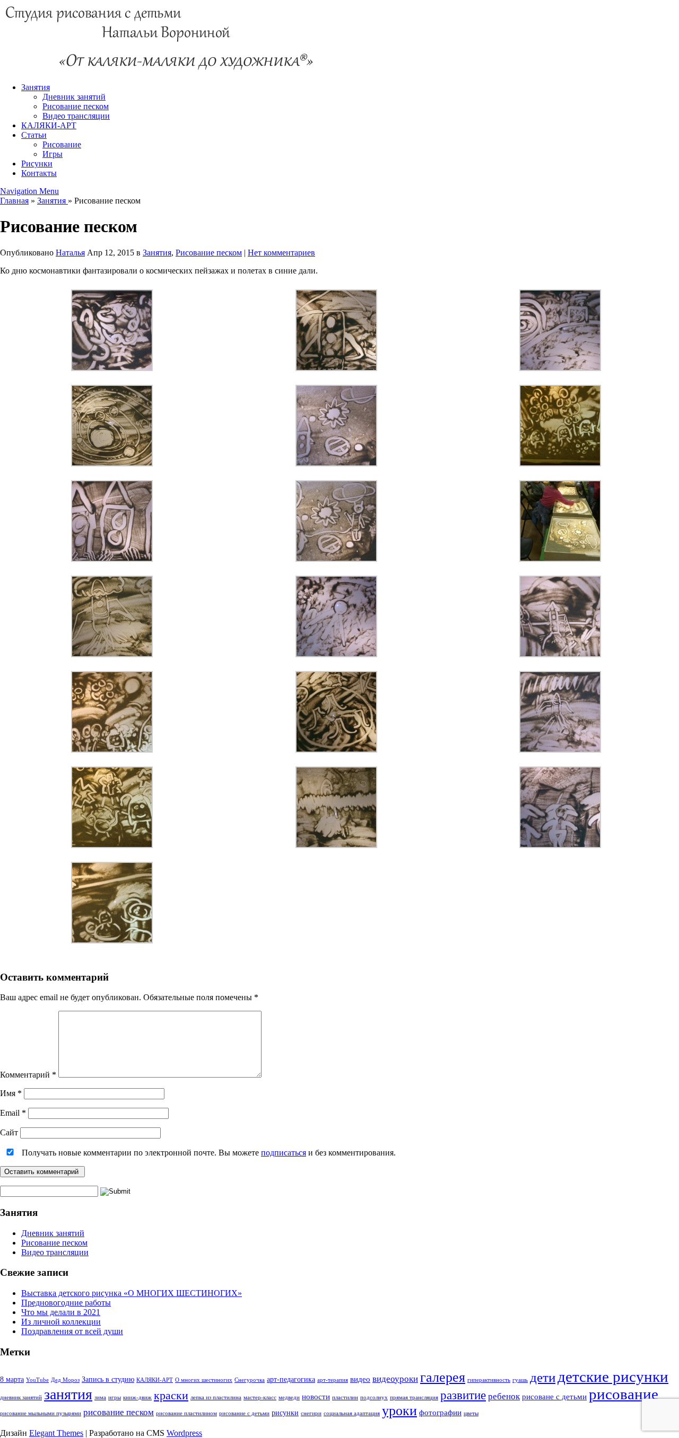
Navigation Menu (29, 191)
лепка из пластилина (215, 1397)
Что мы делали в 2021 (60, 1312)
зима (100, 1397)
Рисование (61, 144)
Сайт (9, 1132)
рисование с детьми (244, 1413)
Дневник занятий (74, 96)
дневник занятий (21, 1397)
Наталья (70, 252)
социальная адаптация (352, 1413)
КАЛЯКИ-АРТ (48, 125)
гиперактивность (488, 1380)
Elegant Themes (56, 1432)
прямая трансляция (414, 1397)
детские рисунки (613, 1376)
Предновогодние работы (66, 1302)
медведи (289, 1397)
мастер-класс (259, 1397)
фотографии (440, 1412)
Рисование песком (75, 106)
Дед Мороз (65, 1380)
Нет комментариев (281, 252)
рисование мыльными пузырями (40, 1413)
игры (114, 1397)
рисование (623, 1394)
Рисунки (37, 163)
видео (360, 1378)
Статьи (34, 134)
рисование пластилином (186, 1413)
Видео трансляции (76, 115)
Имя (11, 1093)
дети (542, 1377)
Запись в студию (108, 1379)
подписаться (283, 1152)
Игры (52, 153)
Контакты (39, 173)
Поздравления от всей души (72, 1331)
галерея (442, 1377)
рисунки (285, 1413)
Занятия (35, 87)
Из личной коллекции (61, 1321)
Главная (14, 200)
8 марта (12, 1379)
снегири (311, 1413)
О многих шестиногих (203, 1380)
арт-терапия (332, 1380)
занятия (68, 1394)
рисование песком (118, 1412)
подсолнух (374, 1397)
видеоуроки (395, 1379)
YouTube (37, 1380)
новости (316, 1396)
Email (13, 1112)
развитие (463, 1395)
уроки (399, 1410)
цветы (471, 1413)
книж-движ (137, 1397)
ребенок (504, 1396)
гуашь (520, 1380)
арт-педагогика (291, 1379)
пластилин (345, 1397)
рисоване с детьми (554, 1396)
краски (171, 1395)
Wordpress (184, 1432)
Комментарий (28, 1074)
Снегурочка (249, 1380)
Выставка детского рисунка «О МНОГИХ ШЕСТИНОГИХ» (131, 1293)
